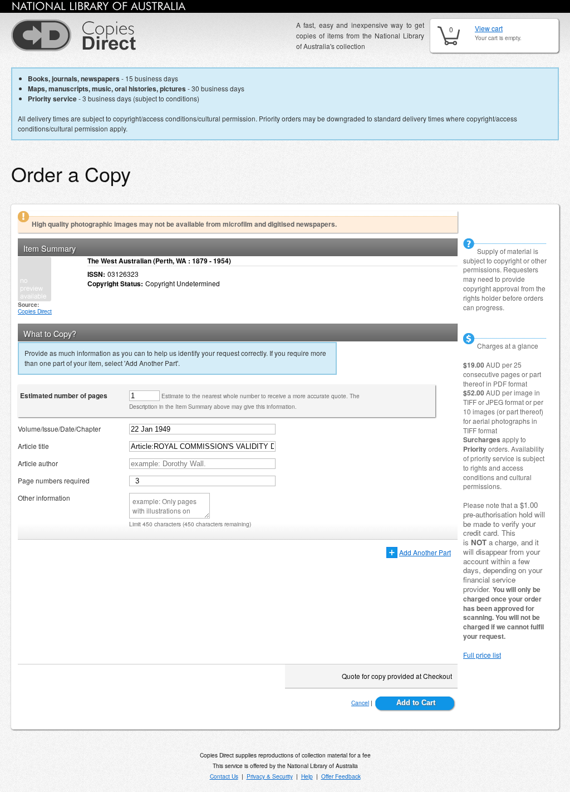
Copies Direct (35, 311)
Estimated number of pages (63, 395)
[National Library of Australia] (99, 8)
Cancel (360, 702)
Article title (33, 446)
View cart (489, 28)
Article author (38, 463)
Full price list (482, 654)
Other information (44, 497)
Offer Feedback (341, 776)
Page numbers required (54, 480)
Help (307, 776)
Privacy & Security (270, 776)
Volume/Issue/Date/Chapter (59, 428)
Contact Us (224, 776)
